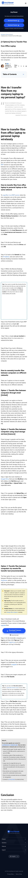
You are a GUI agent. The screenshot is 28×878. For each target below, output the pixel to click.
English (14, 856)
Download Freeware (13, 20)
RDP (2, 164)
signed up (12, 642)
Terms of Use (19, 874)
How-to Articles (9, 34)
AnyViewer (3, 34)
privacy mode (12, 779)
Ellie (8, 63)
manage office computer (12, 612)
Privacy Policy (10, 874)
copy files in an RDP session (11, 195)
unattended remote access (12, 687)
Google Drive (5, 479)
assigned (14, 664)
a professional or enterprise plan (10, 745)
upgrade (3, 625)
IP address (6, 257)
